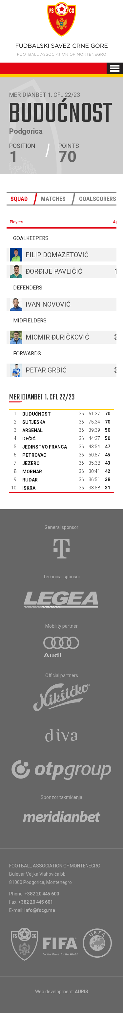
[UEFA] (97, 944)
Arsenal (32, 430)
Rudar (30, 479)
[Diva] (61, 736)
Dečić (28, 438)
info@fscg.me (39, 910)
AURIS (81, 991)
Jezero (31, 463)
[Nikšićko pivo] (61, 696)
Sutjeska (33, 422)
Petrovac (34, 455)
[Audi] (62, 647)
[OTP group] (61, 769)
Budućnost (36, 414)
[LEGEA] (61, 598)
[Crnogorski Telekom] (61, 548)
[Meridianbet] (62, 818)
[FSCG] (24, 944)
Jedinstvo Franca (44, 447)
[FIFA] (61, 944)
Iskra (28, 488)
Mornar (32, 471)
